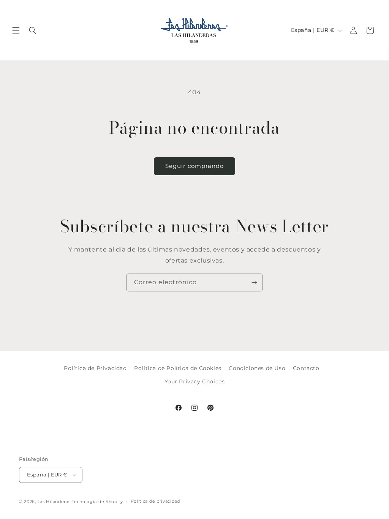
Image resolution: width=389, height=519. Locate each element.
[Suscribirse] (254, 282)
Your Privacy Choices (194, 381)
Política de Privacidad (95, 368)
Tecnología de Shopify (97, 501)
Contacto (306, 368)
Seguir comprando (194, 165)
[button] (16, 30)
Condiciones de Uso (257, 368)
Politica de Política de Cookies (177, 368)
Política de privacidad (155, 501)
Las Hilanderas (54, 501)
